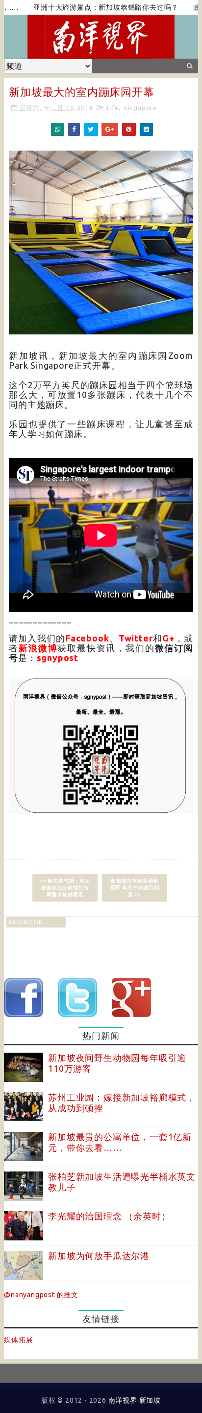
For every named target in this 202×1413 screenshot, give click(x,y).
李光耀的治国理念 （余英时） (109, 1216)
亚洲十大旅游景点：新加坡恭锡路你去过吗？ (90, 7)
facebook (25, 922)
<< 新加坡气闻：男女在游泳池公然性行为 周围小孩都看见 (65, 887)
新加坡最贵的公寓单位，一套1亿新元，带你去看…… (120, 1142)
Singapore (140, 107)
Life (113, 107)
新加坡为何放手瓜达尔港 (99, 1255)
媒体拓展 (18, 1340)
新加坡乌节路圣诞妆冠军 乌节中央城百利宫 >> (134, 887)
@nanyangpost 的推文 (41, 1295)
